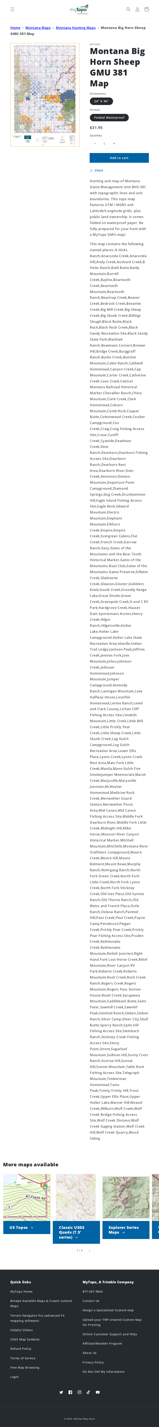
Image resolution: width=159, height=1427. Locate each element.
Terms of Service (23, 1358)
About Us (90, 1353)
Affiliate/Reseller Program (102, 1343)
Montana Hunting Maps (76, 27)
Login (14, 1377)
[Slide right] (89, 1250)
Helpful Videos (21, 1330)
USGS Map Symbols (25, 1339)
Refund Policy (20, 1349)
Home (15, 27)
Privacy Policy (93, 1362)
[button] (12, 9)
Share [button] (99, 170)
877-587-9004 (93, 1291)
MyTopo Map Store (84, 1418)
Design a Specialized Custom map (108, 1310)
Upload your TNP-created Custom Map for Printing (112, 1322)
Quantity (96, 135)
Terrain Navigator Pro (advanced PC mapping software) (37, 1318)
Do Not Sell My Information (104, 1372)
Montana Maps (38, 27)
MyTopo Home (21, 1291)
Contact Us (91, 1301)
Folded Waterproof (109, 117)
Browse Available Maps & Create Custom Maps (41, 1303)
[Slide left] (69, 1250)
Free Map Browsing (24, 1367)
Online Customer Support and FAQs (110, 1334)
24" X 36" (101, 101)
